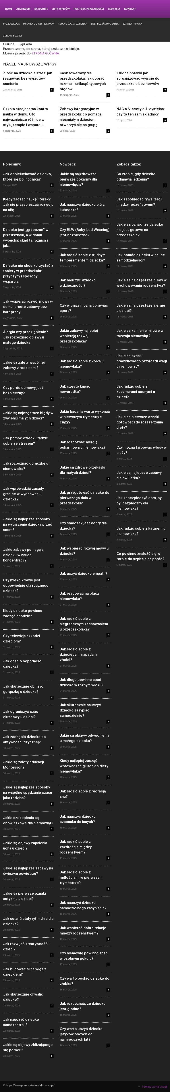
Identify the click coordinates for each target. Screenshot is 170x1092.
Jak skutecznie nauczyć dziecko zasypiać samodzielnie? (80, 710)
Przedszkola (11, 23)
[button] (161, 9)
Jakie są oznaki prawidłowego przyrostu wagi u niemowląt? (141, 361)
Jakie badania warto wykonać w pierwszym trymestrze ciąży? (85, 416)
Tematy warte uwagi (154, 1086)
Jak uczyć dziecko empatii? (83, 573)
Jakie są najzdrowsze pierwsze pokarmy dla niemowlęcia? (78, 179)
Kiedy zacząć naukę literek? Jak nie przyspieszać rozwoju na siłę (28, 204)
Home (8, 8)
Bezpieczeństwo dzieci (105, 23)
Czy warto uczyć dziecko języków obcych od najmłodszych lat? (81, 1034)
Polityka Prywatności (89, 8)
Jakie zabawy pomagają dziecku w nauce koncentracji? (23, 554)
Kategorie (41, 8)
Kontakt (130, 8)
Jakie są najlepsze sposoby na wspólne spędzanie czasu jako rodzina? (27, 792)
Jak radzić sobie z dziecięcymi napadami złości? (79, 654)
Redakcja (114, 8)
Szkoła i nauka (132, 23)
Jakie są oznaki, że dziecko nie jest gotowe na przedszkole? (139, 229)
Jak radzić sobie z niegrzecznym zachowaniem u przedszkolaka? (84, 623)
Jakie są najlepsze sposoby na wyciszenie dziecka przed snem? (27, 524)
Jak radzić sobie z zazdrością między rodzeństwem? (76, 846)
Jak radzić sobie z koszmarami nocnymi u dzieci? (135, 391)
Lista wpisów (61, 8)
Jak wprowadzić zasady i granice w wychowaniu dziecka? (24, 493)
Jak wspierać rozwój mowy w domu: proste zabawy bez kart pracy (28, 306)
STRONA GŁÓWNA (45, 53)
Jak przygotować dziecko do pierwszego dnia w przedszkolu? (84, 497)
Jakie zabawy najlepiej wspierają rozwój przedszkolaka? (79, 335)
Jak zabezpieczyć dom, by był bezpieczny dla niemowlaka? (139, 503)
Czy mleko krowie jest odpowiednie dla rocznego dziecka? (25, 585)
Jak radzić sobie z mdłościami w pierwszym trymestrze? (81, 877)
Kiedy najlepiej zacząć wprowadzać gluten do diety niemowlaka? (84, 765)
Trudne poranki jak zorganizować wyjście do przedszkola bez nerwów (137, 78)
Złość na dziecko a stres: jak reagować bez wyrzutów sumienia (27, 78)
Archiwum (23, 8)
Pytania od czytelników (38, 23)
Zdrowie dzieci (12, 35)
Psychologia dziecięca (72, 23)
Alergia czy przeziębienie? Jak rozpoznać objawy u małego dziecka (25, 337)
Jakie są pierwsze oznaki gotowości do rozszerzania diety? (139, 422)
